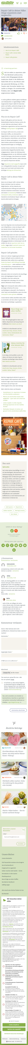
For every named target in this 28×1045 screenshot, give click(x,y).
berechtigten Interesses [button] (7, 926)
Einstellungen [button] (5, 931)
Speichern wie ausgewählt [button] (14, 1029)
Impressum (23, 1038)
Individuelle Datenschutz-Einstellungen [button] (14, 1033)
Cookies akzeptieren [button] (14, 1025)
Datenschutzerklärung (14, 1038)
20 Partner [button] (11, 924)
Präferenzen (5, 1038)
